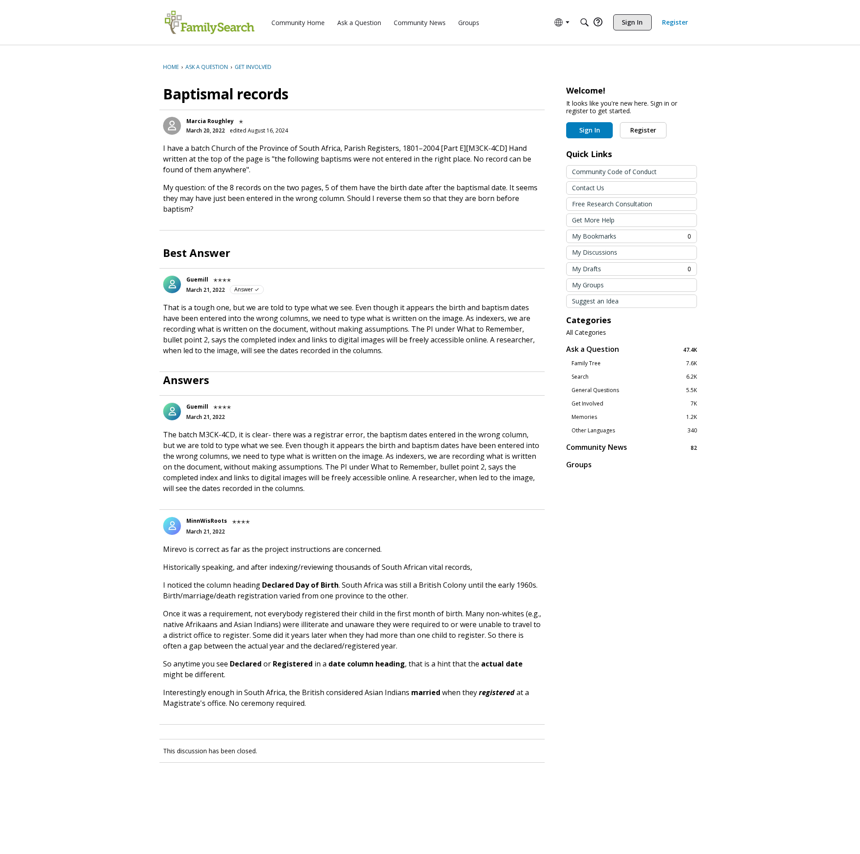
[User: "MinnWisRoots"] (172, 526)
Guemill (197, 279)
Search (634, 377)
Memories (634, 417)
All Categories (586, 333)
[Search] (584, 22)
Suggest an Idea (595, 301)
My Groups (588, 285)
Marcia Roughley (210, 121)
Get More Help (593, 220)
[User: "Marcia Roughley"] (172, 126)
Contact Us (588, 188)
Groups (579, 464)
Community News (631, 447)
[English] (209, 22)
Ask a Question (631, 349)
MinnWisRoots (206, 521)
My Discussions (594, 252)
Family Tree (634, 363)
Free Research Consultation (612, 204)
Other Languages (634, 431)
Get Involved (634, 404)
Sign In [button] (589, 130)
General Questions (634, 390)
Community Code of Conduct (614, 171)
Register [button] (643, 130)
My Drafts (631, 269)
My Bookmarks (631, 236)
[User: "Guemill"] (172, 284)
